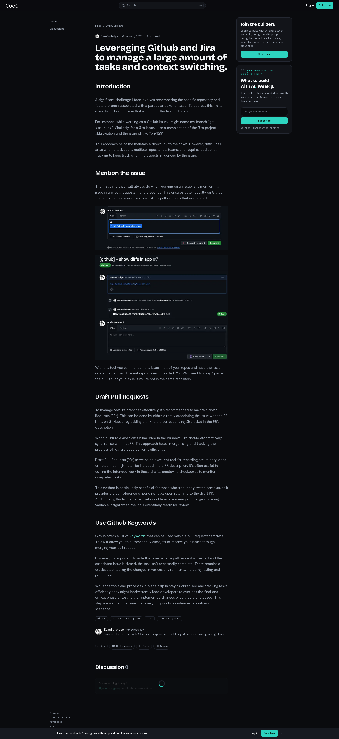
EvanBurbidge (114, 25)
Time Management (169, 618)
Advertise (56, 721)
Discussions (57, 28)
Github (101, 618)
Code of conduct (60, 717)
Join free (325, 5)
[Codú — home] (12, 6)
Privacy (54, 713)
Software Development (126, 618)
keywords (138, 536)
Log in (310, 5)
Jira (149, 618)
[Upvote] (98, 646)
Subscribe (264, 120)
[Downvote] (104, 646)
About (53, 726)
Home (53, 21)
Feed (98, 25)
